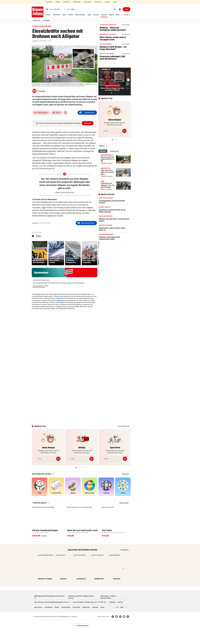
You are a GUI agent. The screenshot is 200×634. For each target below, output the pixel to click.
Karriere (120, 602)
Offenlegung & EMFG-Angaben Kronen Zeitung (81, 597)
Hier (80, 306)
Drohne (38, 236)
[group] (39, 253)
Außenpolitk (46, 20)
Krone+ (48, 15)
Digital (111, 15)
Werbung (113, 602)
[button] (121, 15)
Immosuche (98, 2)
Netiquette (60, 300)
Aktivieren (87, 123)
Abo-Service (38, 607)
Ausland (104, 15)
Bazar (115, 2)
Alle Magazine (125, 550)
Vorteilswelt (49, 2)
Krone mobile (87, 2)
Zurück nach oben (81, 625)
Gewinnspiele (76, 2)
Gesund (96, 15)
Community (66, 2)
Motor (118, 15)
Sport (89, 15)
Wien (64, 15)
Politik (70, 15)
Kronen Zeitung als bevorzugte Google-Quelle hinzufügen (65, 123)
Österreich (56, 15)
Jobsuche (107, 2)
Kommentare (86, 112)
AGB (76, 306)
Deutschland (36, 20)
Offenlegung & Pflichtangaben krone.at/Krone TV (49, 597)
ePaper (58, 2)
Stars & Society (80, 15)
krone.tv (127, 15)
